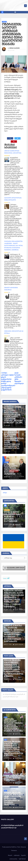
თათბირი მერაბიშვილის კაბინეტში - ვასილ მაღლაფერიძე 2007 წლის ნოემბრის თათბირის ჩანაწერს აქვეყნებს (13, 246)
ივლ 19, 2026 (8, 609)
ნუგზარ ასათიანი (14, 48)
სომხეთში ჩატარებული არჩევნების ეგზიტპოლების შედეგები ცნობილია (12, 469)
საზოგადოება (6, 512)
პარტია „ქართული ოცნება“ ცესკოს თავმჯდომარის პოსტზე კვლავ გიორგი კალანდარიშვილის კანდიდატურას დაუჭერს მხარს (8, 381)
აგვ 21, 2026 (8, 679)
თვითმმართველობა (8, 667)
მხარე (5, 739)
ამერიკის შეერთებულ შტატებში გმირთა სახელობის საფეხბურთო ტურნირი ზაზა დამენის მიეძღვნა (13, 725)
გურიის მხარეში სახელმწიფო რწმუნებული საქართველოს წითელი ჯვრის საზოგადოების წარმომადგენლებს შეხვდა (13, 749)
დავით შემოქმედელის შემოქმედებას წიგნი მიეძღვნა (12, 603)
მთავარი (10, 855)
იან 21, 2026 (8, 644)
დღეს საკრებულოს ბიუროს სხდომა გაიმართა (12, 672)
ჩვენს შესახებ (22, 858)
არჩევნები (4, 21)
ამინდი (5, 492)
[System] (14, 568)
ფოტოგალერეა (13, 858)
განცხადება (17, 855)
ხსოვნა (5, 717)
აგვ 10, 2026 (8, 524)
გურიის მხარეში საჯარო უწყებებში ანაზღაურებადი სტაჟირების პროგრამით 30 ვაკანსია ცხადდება (13, 799)
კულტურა (6, 597)
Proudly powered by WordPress (9, 847)
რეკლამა (23, 855)
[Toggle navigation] (15, 12)
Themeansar (14, 850)
